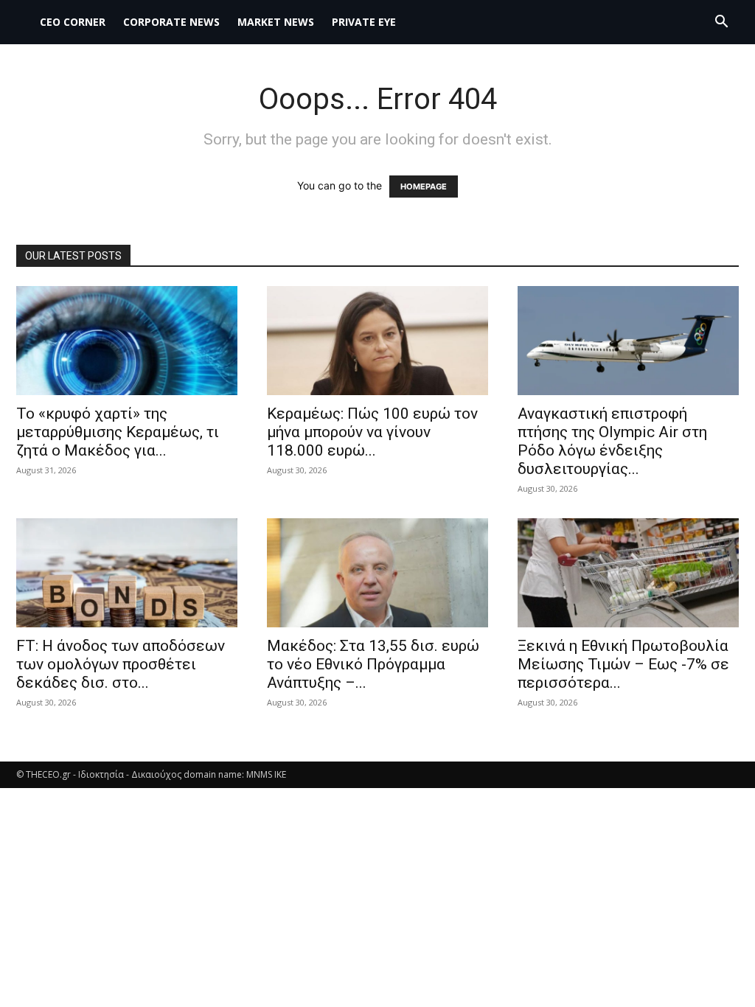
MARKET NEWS (275, 22)
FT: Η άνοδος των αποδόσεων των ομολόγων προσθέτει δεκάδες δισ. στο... (120, 664)
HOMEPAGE (423, 186)
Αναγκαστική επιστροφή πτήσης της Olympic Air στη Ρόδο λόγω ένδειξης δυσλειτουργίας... (612, 441)
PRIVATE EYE (364, 22)
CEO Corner (72, 22)
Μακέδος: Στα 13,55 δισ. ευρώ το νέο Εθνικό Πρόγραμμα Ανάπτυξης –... (373, 664)
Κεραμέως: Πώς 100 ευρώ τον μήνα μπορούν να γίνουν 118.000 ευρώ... (372, 432)
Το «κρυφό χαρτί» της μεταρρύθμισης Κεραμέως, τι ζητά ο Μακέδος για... (117, 432)
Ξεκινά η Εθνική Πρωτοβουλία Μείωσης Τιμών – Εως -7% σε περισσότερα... (623, 664)
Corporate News (171, 22)
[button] (721, 23)
